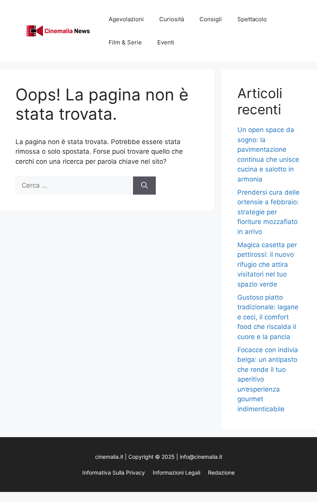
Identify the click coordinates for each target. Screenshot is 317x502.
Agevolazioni (126, 19)
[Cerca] (144, 185)
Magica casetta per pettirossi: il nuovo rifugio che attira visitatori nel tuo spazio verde (267, 264)
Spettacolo (252, 19)
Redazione (221, 472)
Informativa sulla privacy (113, 472)
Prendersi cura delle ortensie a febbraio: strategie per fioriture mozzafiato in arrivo (268, 212)
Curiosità (171, 19)
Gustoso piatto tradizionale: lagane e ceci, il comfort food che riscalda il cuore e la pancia (267, 317)
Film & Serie (125, 42)
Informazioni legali (176, 472)
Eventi (165, 42)
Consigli (210, 19)
